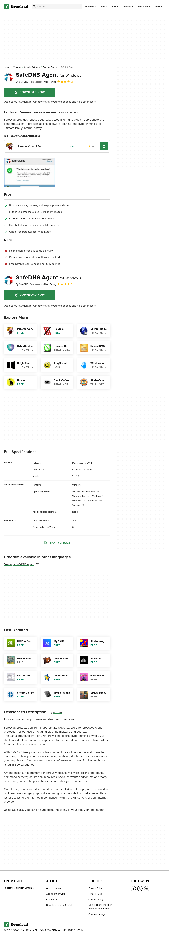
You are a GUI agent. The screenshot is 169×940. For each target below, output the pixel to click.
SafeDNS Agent (48, 75)
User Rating (50, 81)
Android (127, 6)
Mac (103, 6)
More (157, 6)
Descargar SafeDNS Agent (19, 564)
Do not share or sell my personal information (100, 906)
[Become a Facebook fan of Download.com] (133, 888)
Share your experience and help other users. (70, 101)
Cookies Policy (95, 899)
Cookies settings (96, 914)
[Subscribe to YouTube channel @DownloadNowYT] (146, 888)
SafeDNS (57, 712)
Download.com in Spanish (59, 905)
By (22, 81)
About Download (54, 888)
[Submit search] (34, 6)
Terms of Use (95, 893)
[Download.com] (16, 6)
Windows (90, 6)
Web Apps (143, 6)
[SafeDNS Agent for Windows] (8, 77)
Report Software (59, 542)
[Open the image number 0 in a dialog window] (29, 172)
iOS (114, 6)
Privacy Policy (95, 888)
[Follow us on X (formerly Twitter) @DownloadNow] (140, 888)
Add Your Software (55, 893)
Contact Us (51, 899)
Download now (32, 92)
